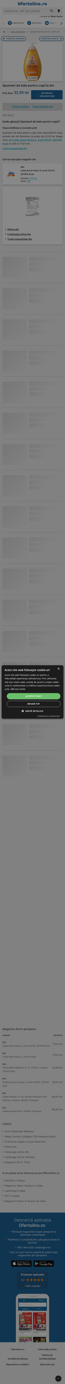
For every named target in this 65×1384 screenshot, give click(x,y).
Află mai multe (18, 689)
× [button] (58, 669)
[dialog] (32, 692)
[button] (32, 711)
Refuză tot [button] (33, 704)
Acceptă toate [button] (34, 696)
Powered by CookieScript (48, 716)
